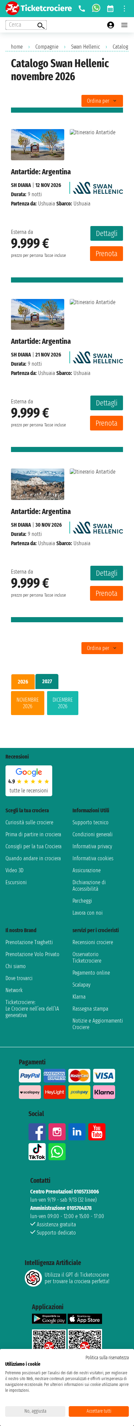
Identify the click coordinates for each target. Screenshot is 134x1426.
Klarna (79, 996)
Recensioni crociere (92, 942)
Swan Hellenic (85, 46)
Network (14, 990)
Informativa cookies (92, 858)
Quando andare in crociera (33, 858)
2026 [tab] (23, 681)
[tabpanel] (67, 704)
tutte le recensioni (29, 790)
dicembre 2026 (63, 703)
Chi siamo (15, 966)
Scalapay (81, 984)
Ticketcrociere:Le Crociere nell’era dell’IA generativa (32, 1008)
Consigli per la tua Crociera (33, 846)
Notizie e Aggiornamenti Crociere (97, 1023)
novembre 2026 (27, 703)
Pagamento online (91, 973)
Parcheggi (82, 901)
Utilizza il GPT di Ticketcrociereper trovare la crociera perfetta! (77, 1278)
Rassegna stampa (90, 1008)
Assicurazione (86, 870)
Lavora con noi (87, 913)
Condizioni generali (92, 834)
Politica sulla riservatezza (107, 1358)
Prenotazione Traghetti (29, 942)
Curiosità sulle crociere (29, 822)
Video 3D (14, 870)
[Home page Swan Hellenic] (98, 186)
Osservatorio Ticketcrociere (86, 957)
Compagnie (46, 46)
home (17, 46)
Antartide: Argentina (41, 171)
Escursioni (16, 882)
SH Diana (21, 185)
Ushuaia (46, 203)
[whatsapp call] (96, 8)
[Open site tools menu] (124, 8)
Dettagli (107, 233)
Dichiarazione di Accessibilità (89, 885)
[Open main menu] (124, 25)
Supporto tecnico (90, 822)
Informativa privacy (92, 846)
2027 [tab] (47, 681)
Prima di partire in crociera (33, 834)
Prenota (107, 253)
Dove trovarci (19, 978)
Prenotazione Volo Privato (32, 954)
